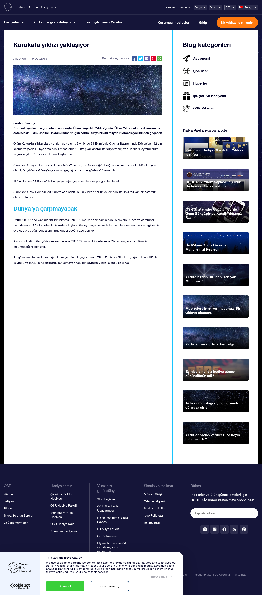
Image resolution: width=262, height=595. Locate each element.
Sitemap (240, 574)
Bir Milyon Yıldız (108, 529)
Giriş (203, 22)
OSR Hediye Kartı (62, 524)
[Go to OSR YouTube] (234, 529)
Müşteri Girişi (153, 494)
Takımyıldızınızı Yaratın (103, 22)
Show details (159, 576)
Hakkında (184, 7)
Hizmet (170, 7)
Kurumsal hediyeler (173, 22)
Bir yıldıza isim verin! (237, 22)
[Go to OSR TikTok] (214, 529)
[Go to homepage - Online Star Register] (32, 7)
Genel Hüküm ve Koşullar (212, 574)
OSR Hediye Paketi (63, 505)
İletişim (9, 501)
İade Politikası (153, 515)
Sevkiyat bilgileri (155, 508)
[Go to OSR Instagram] (204, 529)
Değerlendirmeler (16, 522)
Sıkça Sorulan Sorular (18, 515)
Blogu (198, 7)
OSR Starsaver (107, 536)
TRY (228, 7)
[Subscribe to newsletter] (253, 513)
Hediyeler (11, 22)
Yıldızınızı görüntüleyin (52, 22)
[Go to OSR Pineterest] (244, 529)
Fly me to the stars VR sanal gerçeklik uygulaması (112, 547)
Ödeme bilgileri (154, 501)
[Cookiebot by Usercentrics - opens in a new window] (20, 586)
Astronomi (20, 58)
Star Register (106, 499)
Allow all (65, 586)
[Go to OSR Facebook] (224, 529)
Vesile (214, 7)
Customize (107, 586)
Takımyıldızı (152, 522)
